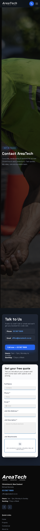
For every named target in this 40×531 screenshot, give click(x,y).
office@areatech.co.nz (21, 338)
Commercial (6, 526)
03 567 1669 (18, 331)
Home (4, 519)
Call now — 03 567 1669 (17, 347)
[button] (36, 3)
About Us (5, 529)
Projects (5, 522)
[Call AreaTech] (31, 3)
